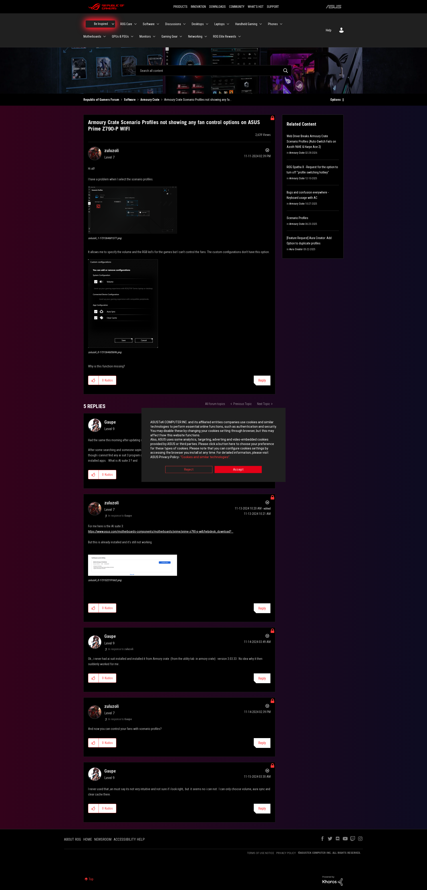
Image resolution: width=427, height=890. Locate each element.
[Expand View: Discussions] (184, 24)
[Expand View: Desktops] (207, 24)
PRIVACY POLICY (286, 853)
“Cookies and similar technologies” (205, 457)
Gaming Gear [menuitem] (169, 36)
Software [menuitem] (149, 24)
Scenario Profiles (297, 218)
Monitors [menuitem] (145, 36)
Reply (262, 380)
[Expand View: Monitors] (154, 36)
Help (328, 30)
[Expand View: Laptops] (228, 24)
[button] (132, 210)
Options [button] (335, 99)
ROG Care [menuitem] (126, 24)
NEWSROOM (102, 839)
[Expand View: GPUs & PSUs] (132, 36)
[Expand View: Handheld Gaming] (260, 24)
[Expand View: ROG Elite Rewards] (239, 36)
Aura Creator (296, 249)
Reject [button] (188, 469)
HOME (87, 839)
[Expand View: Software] (158, 24)
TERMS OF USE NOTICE (260, 853)
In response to (120, 515)
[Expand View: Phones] (281, 24)
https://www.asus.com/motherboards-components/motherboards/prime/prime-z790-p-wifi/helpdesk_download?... (160, 531)
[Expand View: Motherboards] (104, 36)
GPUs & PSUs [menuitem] (120, 36)
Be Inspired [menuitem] (101, 24)
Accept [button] (238, 469)
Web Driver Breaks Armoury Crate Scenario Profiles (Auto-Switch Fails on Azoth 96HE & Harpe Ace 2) (311, 141)
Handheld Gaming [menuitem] (246, 24)
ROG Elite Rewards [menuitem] (224, 36)
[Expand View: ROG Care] (135, 24)
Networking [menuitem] (195, 36)
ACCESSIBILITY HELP (129, 839)
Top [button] (91, 879)
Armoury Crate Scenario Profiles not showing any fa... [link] (198, 99)
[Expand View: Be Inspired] (113, 24)
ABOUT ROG (72, 839)
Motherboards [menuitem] (92, 36)
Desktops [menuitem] (198, 24)
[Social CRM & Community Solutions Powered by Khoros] (332, 880)
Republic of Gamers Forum (101, 99)
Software (130, 99)
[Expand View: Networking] (205, 36)
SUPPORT (273, 6)
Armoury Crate (149, 99)
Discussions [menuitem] (173, 24)
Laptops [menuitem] (219, 24)
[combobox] (213, 70)
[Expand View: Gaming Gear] (181, 36)
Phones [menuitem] (273, 24)
